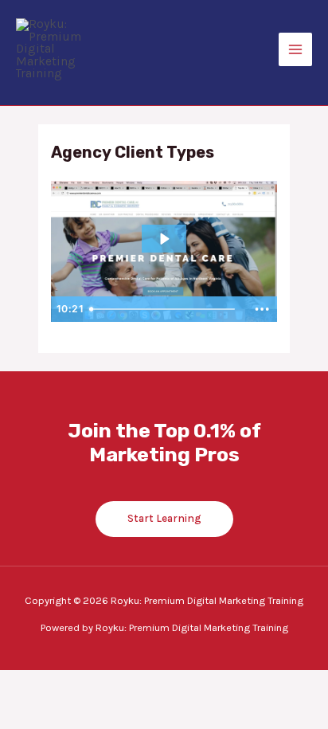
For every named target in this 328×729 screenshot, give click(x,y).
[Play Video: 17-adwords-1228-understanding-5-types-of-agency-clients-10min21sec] (164, 239)
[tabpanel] (164, 252)
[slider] (165, 309)
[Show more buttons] (262, 309)
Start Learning (164, 517)
